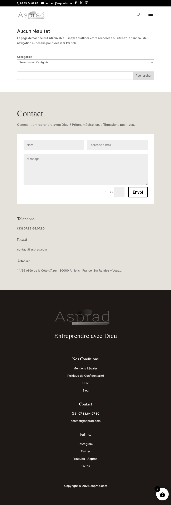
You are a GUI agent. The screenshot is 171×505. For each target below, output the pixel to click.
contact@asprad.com (32, 249)
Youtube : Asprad (85, 458)
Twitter (85, 451)
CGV (85, 383)
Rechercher (144, 75)
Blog (86, 390)
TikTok (85, 466)
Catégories (24, 57)
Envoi (138, 192)
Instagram (86, 444)
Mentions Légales (85, 368)
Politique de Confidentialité (85, 375)
